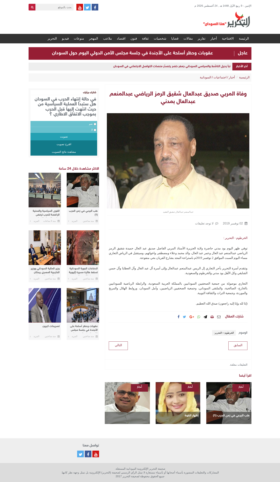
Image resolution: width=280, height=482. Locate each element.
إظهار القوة (192, 416)
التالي (118, 345)
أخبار (213, 38)
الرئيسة (244, 38)
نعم (91, 123)
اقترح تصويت (64, 144)
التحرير (52, 38)
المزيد (74, 221)
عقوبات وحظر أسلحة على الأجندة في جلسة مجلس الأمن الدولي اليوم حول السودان (132, 53)
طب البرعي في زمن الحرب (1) (231, 416)
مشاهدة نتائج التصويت (64, 151)
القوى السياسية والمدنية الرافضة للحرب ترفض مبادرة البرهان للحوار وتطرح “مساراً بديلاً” (46, 213)
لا (92, 129)
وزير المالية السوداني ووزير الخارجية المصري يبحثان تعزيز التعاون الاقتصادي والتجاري (45, 271)
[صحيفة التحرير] (226, 19)
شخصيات (160, 38)
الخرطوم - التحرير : (235, 237)
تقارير (202, 38)
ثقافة (145, 38)
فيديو (65, 38)
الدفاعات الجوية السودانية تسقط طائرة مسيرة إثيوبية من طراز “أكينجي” (83, 271)
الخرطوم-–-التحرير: (224, 332)
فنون (133, 38)
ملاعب (107, 38)
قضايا (174, 38)
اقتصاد (121, 38)
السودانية (205, 77)
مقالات (188, 38)
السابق (238, 345)
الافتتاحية (228, 38)
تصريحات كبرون (51, 326)
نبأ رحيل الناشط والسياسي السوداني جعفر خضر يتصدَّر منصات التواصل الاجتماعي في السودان (171, 66)
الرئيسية (244, 77)
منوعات (79, 38)
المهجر (93, 38)
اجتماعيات (220, 77)
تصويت (64, 136)
